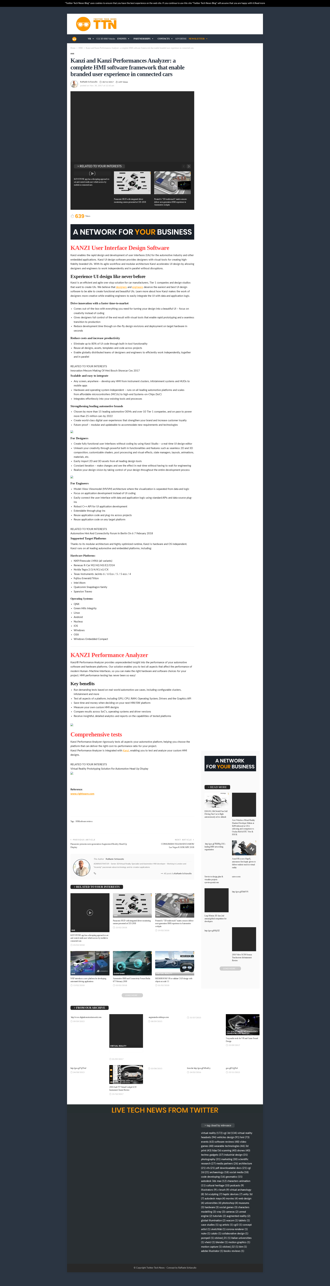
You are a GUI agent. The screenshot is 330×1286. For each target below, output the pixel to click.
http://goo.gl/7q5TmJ (78, 1068)
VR (89, 38)
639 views (123, 82)
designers (121, 287)
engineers (137, 287)
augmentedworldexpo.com (159, 1017)
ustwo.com (236, 876)
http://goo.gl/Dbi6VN (240, 891)
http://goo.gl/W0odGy (202, 1068)
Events (121, 38)
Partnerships (142, 38)
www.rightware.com (82, 794)
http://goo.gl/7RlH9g (213, 844)
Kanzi (126, 750)
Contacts (164, 38)
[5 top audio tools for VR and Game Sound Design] (243, 1024)
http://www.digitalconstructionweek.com (86, 1017)
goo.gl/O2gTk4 (232, 1068)
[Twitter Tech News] (74, 38)
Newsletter (197, 38)
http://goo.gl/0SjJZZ (212, 930)
